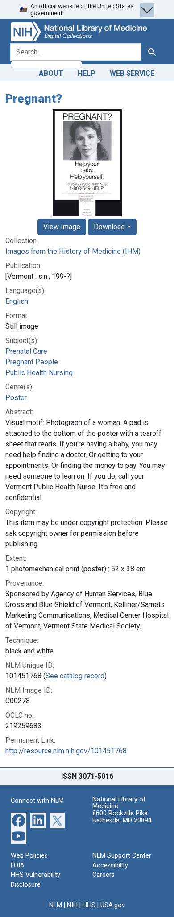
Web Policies (29, 855)
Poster (16, 397)
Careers (103, 875)
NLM (55, 905)
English (16, 301)
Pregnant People (31, 362)
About (51, 73)
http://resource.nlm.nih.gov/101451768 (66, 751)
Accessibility (110, 865)
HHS (89, 905)
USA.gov (112, 905)
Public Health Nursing (39, 372)
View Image (61, 227)
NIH (72, 905)
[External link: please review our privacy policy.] (18, 820)
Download (109, 227)
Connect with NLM (37, 801)
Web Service (132, 73)
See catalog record (75, 676)
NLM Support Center (121, 855)
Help (86, 73)
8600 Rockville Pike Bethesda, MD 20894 (122, 817)
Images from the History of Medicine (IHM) (73, 251)
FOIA (18, 865)
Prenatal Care (26, 351)
